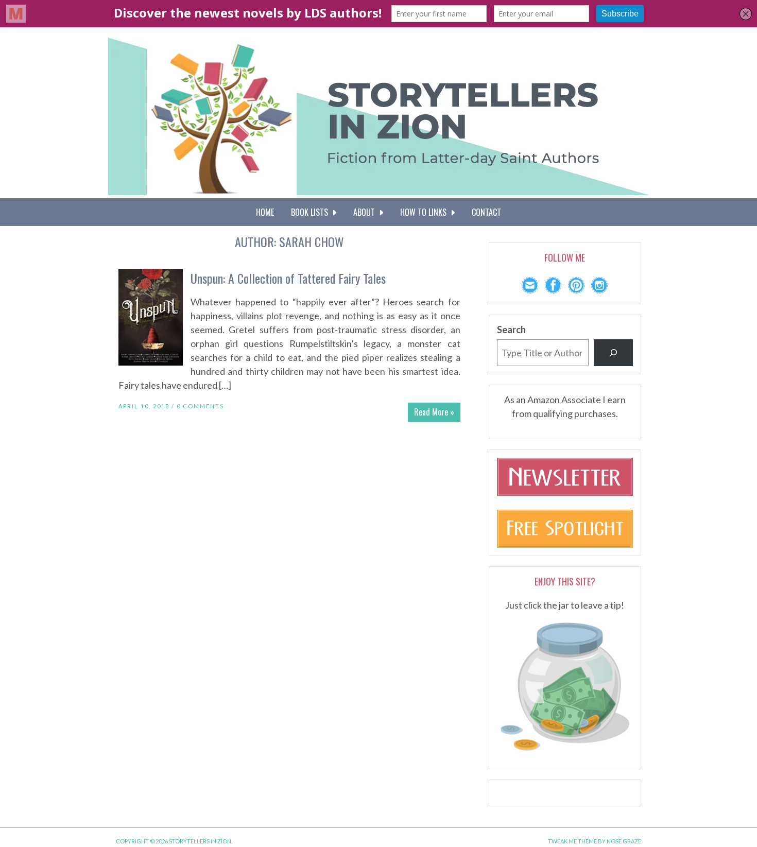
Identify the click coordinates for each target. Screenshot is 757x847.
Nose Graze (624, 841)
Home (265, 212)
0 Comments (200, 406)
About (366, 212)
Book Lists (311, 212)
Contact (486, 212)
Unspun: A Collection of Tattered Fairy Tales (288, 278)
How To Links (425, 212)
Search (511, 329)
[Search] (613, 352)
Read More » (434, 412)
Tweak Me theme (572, 841)
